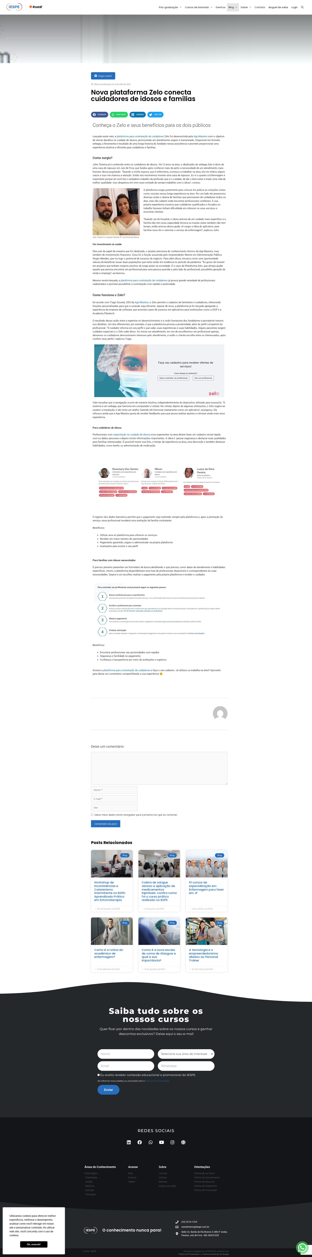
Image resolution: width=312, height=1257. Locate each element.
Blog (231, 7)
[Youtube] (161, 1142)
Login (294, 7)
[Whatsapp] (150, 1142)
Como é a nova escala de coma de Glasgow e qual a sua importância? (159, 955)
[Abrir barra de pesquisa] (302, 7)
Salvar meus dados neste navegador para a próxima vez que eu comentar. (136, 814)
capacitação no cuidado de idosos (131, 434)
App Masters (200, 136)
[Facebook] (139, 1142)
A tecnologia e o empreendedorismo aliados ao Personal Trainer (203, 955)
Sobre (244, 7)
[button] (99, 114)
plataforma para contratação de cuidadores (140, 136)
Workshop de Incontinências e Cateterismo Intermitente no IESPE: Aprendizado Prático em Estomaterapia (110, 891)
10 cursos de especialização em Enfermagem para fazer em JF (206, 887)
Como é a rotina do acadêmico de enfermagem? (108, 953)
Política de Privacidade (157, 1081)
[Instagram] (172, 1142)
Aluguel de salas (278, 7)
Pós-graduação (168, 7)
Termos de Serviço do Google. (216, 1254)
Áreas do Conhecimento (100, 1167)
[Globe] (183, 1142)
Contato (260, 7)
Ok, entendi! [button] (34, 1244)
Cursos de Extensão (197, 7)
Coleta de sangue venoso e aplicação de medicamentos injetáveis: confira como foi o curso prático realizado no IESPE (159, 891)
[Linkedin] (129, 1142)
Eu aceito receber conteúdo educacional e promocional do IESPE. (148, 1075)
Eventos (220, 7)
